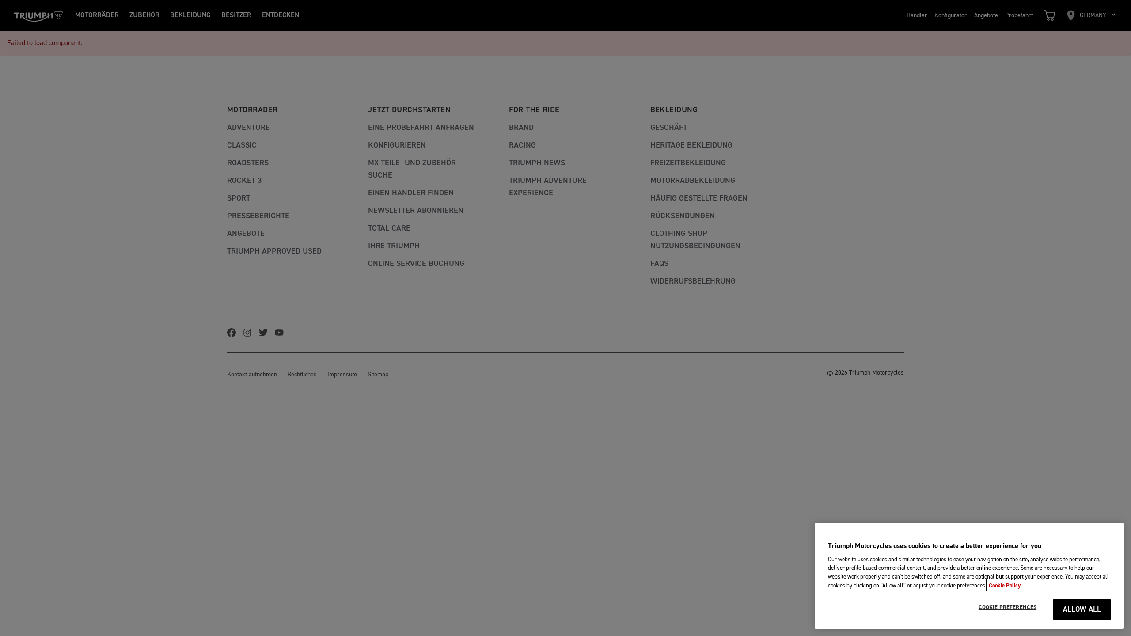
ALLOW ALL (1082, 609)
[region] (969, 576)
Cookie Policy (1005, 585)
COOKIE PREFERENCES (1007, 607)
